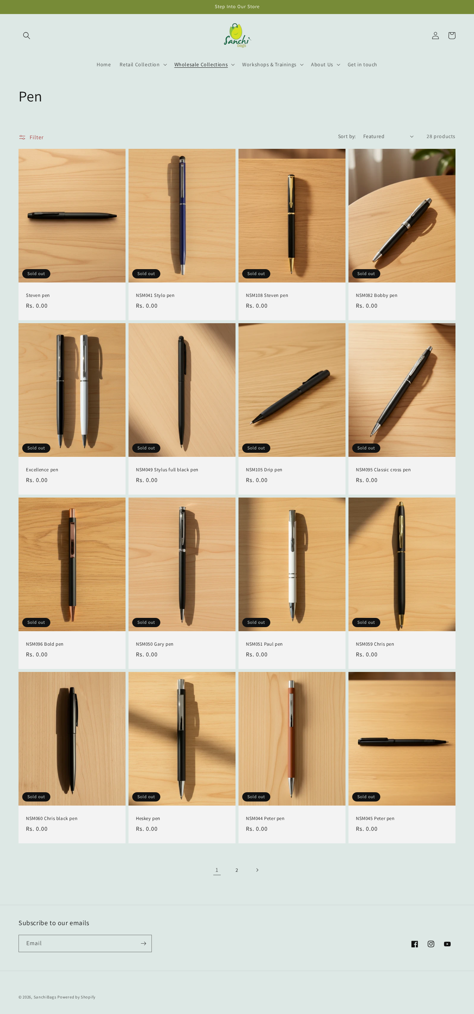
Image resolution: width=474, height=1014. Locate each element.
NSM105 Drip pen (264, 470)
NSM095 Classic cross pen (383, 470)
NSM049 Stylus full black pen (167, 470)
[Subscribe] (143, 943)
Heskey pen (148, 818)
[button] (27, 35)
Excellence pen (42, 470)
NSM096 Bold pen (45, 644)
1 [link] (217, 870)
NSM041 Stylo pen (155, 295)
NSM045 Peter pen (375, 818)
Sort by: (347, 136)
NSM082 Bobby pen (377, 295)
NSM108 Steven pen (267, 295)
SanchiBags (45, 997)
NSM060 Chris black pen (51, 818)
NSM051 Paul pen (264, 644)
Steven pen (38, 295)
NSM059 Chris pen (375, 644)
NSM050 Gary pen (155, 644)
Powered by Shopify (76, 997)
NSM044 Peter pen (265, 818)
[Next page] (257, 870)
